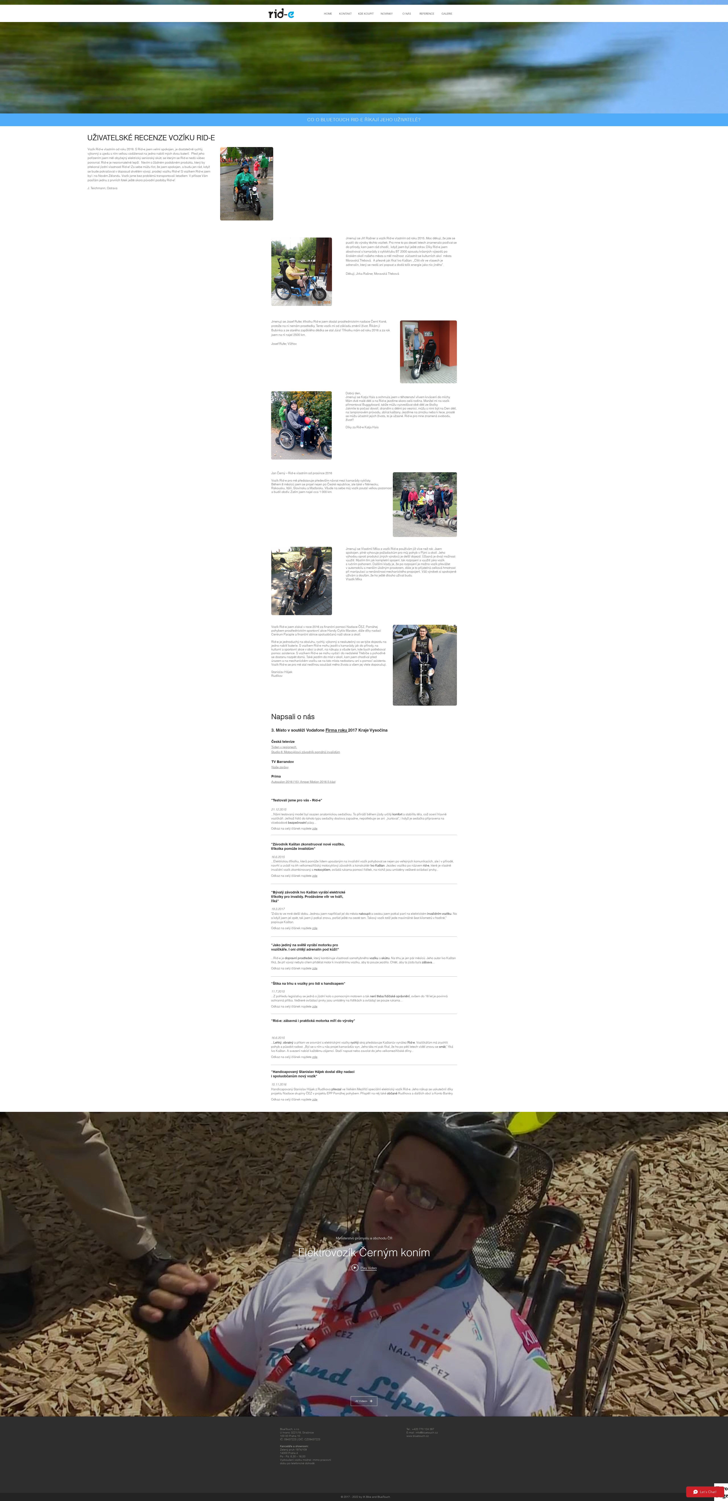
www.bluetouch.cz (417, 1436)
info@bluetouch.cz (427, 1432)
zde (314, 828)
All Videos (361, 1401)
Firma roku (337, 730)
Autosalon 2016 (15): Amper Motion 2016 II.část (303, 782)
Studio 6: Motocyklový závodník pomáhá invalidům (305, 752)
